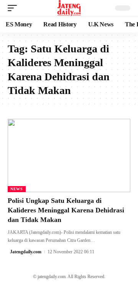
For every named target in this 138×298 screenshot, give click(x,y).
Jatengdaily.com (25, 251)
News (16, 189)
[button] (14, 8)
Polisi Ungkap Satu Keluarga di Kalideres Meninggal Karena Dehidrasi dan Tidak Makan (66, 210)
